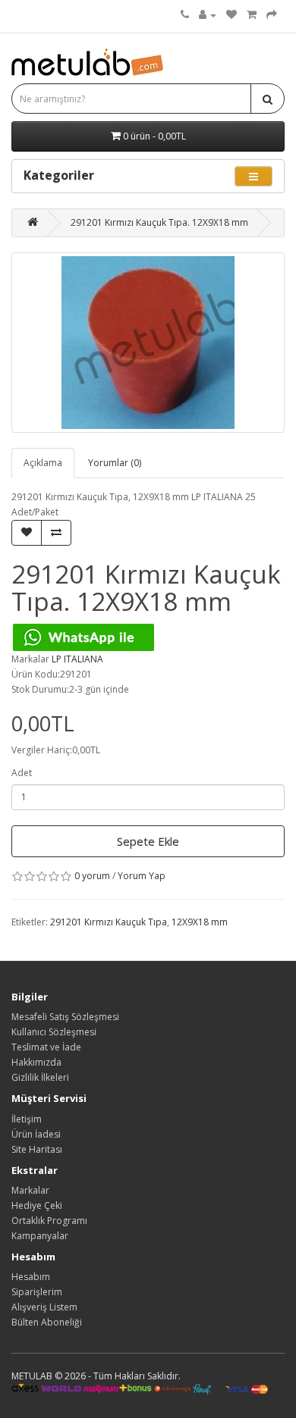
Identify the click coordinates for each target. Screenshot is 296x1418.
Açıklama (43, 462)
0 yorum (92, 875)
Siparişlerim (36, 1291)
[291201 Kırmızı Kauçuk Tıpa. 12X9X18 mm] (148, 342)
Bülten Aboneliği (46, 1322)
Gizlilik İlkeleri (40, 1077)
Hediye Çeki (36, 1205)
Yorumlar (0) (114, 462)
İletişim (26, 1119)
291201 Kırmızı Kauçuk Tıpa (108, 922)
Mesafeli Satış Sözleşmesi (65, 1016)
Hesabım (30, 1276)
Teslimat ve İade (46, 1047)
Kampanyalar (39, 1235)
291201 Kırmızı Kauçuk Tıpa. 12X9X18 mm (159, 222)
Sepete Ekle (148, 841)
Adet (21, 772)
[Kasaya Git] (271, 14)
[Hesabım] (207, 14)
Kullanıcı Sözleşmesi (53, 1031)
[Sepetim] (252, 14)
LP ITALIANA (77, 659)
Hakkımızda (36, 1062)
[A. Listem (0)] (231, 14)
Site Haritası (36, 1149)
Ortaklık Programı (49, 1220)
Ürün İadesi (36, 1134)
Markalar (30, 1190)
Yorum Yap (141, 875)
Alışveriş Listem (44, 1307)
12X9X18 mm (200, 922)
